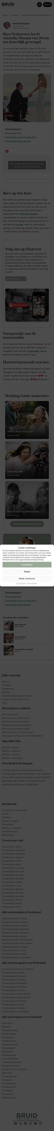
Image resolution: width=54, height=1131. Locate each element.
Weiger (27, 571)
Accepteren (27, 564)
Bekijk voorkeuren (27, 578)
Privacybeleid (21, 583)
